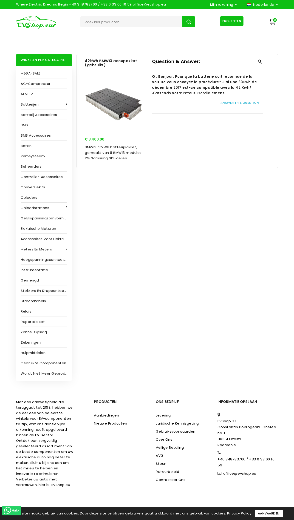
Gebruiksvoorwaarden (175, 431)
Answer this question (239, 103)
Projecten (231, 21)
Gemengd (30, 280)
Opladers (29, 197)
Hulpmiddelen (33, 352)
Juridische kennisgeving (177, 423)
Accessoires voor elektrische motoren (46, 238)
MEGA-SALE (30, 73)
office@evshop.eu (239, 473)
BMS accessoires (36, 135)
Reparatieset (33, 321)
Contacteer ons (170, 479)
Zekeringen (31, 342)
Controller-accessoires (42, 176)
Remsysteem (33, 156)
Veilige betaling (170, 447)
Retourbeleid (167, 471)
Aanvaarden (269, 513)
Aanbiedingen (106, 415)
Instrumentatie (34, 269)
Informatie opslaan (237, 401)
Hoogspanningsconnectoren (46, 259)
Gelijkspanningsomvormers (45, 218)
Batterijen (30, 104)
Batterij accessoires (39, 114)
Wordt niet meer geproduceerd (46, 373)
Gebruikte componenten (43, 363)
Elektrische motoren (38, 228)
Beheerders (31, 166)
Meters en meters (36, 249)
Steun (161, 463)
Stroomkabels (33, 301)
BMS (24, 125)
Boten (26, 145)
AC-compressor (36, 83)
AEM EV (27, 94)
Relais (26, 311)
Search (188, 21)
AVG (160, 455)
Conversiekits (33, 187)
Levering (163, 415)
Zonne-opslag (34, 332)
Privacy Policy (239, 513)
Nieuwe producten (110, 423)
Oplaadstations (35, 207)
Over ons (164, 439)
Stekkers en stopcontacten (45, 290)
